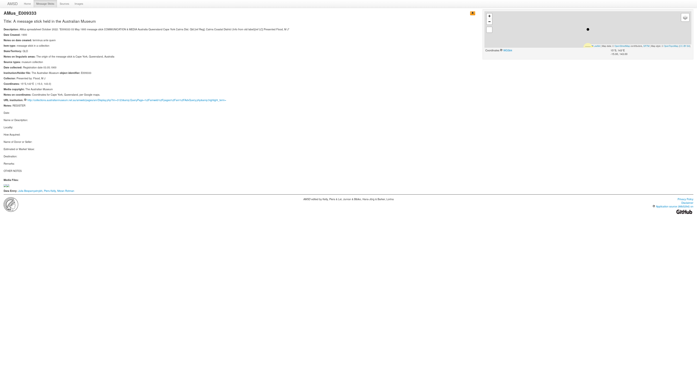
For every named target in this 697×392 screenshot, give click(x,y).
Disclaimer (687, 203)
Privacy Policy (685, 199)
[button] (588, 29)
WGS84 (507, 50)
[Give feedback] (472, 13)
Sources (64, 3)
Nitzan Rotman (65, 191)
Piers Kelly (50, 191)
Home (27, 3)
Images (79, 3)
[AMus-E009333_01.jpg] (5, 185)
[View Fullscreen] (489, 29)
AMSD (12, 3)
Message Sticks (45, 3)
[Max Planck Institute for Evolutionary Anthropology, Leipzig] (11, 204)
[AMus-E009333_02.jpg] (8, 185)
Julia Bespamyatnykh (30, 191)
